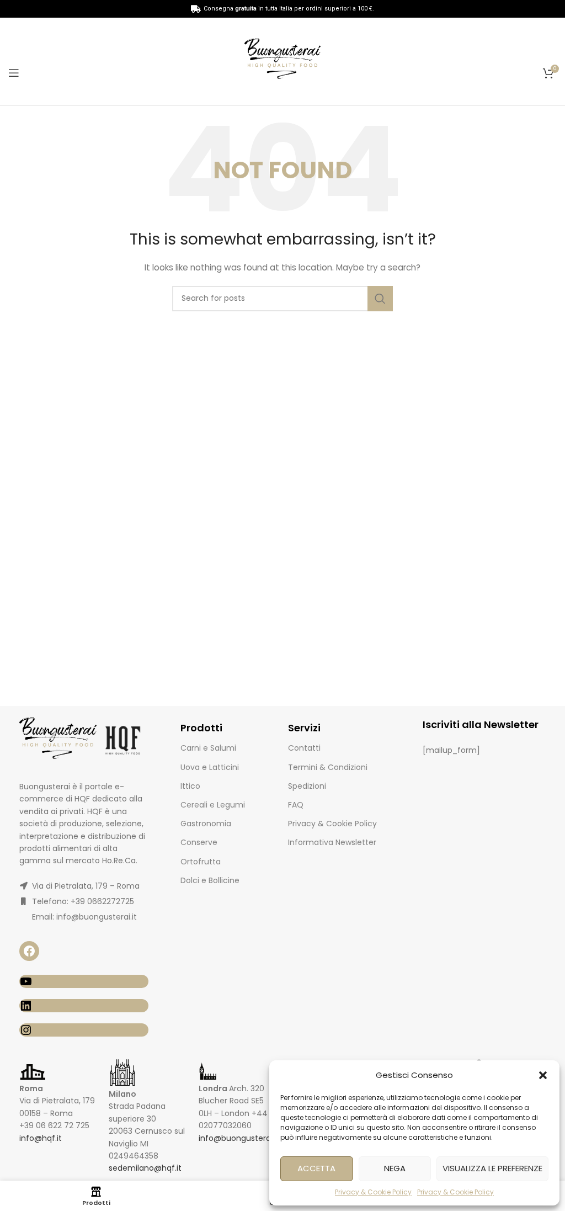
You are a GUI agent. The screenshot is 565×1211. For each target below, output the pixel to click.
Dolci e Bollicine (209, 880)
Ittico (190, 786)
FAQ (295, 804)
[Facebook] (29, 951)
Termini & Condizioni (327, 767)
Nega (395, 1168)
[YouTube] (83, 981)
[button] (542, 1075)
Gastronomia (205, 823)
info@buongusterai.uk (241, 1138)
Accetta (316, 1168)
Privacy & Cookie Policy (373, 1192)
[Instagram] (83, 1030)
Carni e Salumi (208, 747)
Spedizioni (307, 786)
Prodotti (201, 728)
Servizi (304, 728)
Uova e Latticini (209, 767)
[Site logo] (282, 60)
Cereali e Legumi (212, 804)
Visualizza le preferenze (492, 1168)
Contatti (304, 747)
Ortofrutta (200, 861)
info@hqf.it (40, 1138)
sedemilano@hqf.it (145, 1167)
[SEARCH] (380, 298)
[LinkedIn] (83, 1005)
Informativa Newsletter (332, 842)
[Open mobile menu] (14, 73)
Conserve (198, 842)
